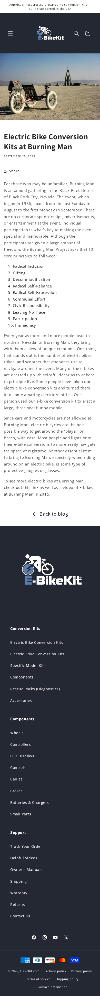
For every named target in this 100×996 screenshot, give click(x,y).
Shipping (18, 881)
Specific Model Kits (28, 665)
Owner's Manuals (26, 869)
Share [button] (14, 171)
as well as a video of (58, 487)
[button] (10, 33)
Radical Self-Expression (35, 292)
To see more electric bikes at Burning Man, (44, 480)
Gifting (19, 272)
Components (22, 677)
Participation (25, 318)
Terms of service (38, 979)
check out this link (21, 487)
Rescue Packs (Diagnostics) (35, 688)
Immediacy (25, 325)
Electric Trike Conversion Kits (37, 653)
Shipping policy (67, 979)
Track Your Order (26, 846)
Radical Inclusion (29, 266)
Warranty (18, 892)
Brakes (16, 790)
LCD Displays (22, 755)
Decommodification (31, 279)
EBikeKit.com (29, 971)
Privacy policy (81, 971)
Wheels (17, 732)
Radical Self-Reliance (32, 285)
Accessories (21, 700)
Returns (17, 904)
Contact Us (20, 916)
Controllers (20, 744)
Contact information (52, 987)
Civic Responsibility (31, 305)
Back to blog (53, 514)
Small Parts (20, 814)
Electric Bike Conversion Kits (36, 642)
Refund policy (55, 971)
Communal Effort (29, 299)
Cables (16, 779)
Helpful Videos (23, 857)
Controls (18, 767)
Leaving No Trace (29, 312)
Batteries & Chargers (29, 802)
